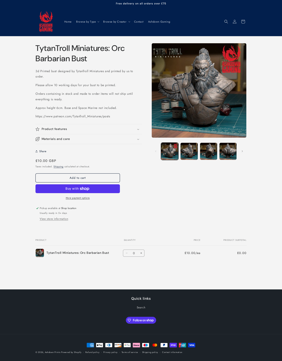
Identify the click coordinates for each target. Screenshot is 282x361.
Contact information (172, 352)
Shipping (58, 166)
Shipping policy (150, 352)
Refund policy (92, 352)
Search (141, 307)
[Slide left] (156, 151)
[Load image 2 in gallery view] (189, 151)
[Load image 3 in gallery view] (208, 151)
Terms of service (130, 352)
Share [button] (42, 151)
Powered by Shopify (71, 352)
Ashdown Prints (52, 352)
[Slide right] (242, 151)
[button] (87, 22)
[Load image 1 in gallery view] (169, 151)
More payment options (78, 198)
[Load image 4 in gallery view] (228, 151)
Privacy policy (110, 352)
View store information (54, 219)
